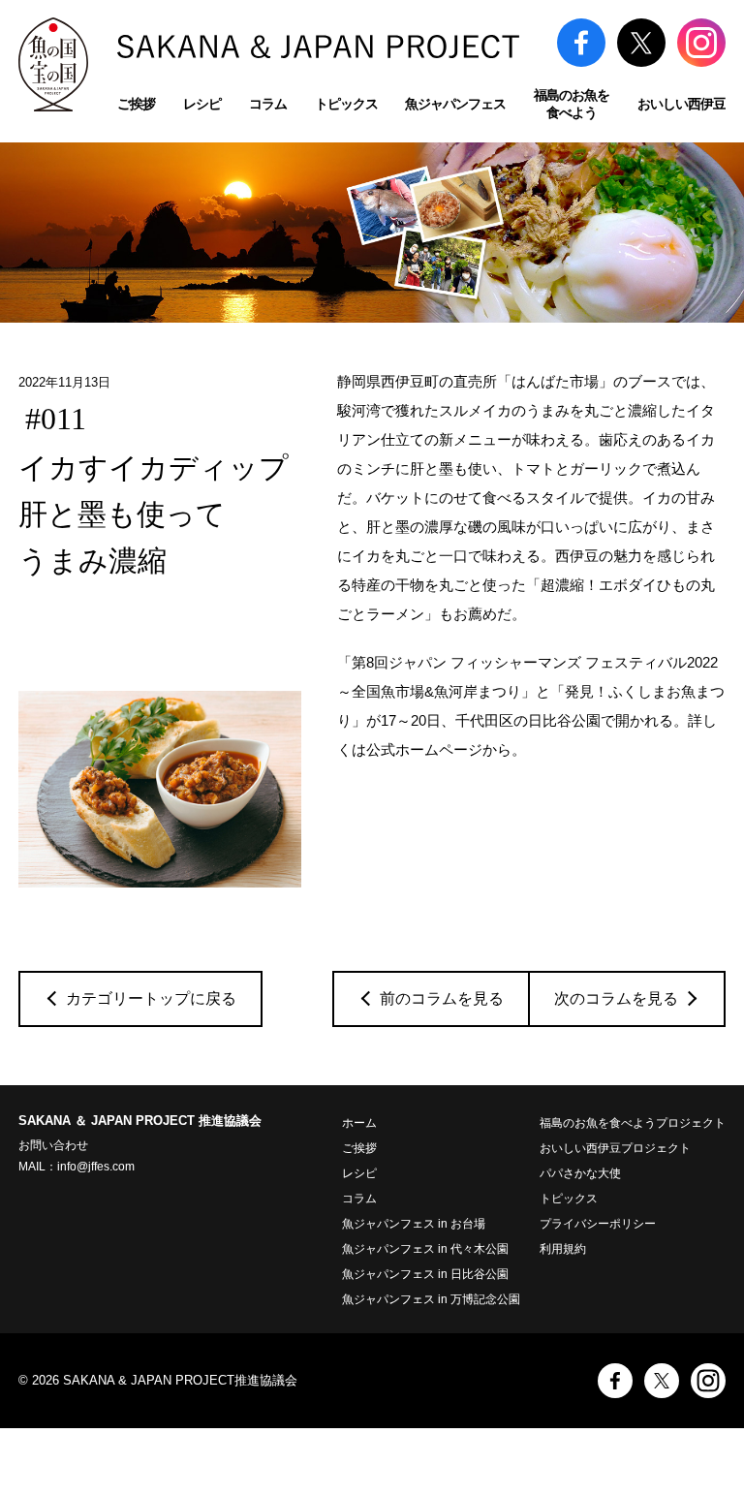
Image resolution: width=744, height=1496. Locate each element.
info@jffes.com (96, 1166)
